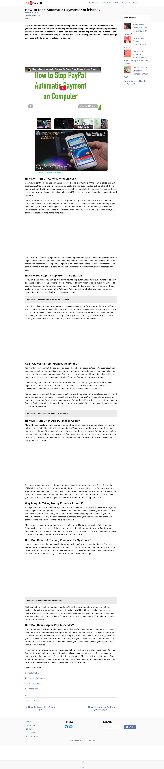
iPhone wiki (33, 689)
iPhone (36, 701)
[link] (38, 133)
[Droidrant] (42, 3)
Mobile (27, 18)
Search (130, 727)
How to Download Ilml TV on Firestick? (135, 82)
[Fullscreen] (53, 128)
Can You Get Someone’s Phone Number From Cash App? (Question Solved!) (136, 57)
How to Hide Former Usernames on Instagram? (135, 42)
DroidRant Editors (32, 12)
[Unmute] (38, 128)
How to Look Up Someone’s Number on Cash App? (136, 72)
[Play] (36, 128)
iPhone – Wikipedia (36, 678)
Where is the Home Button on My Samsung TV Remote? (135, 29)
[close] (83, 761)
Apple (28, 701)
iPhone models (34, 683)
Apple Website (34, 673)
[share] (103, 132)
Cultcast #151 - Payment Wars (53, 133)
